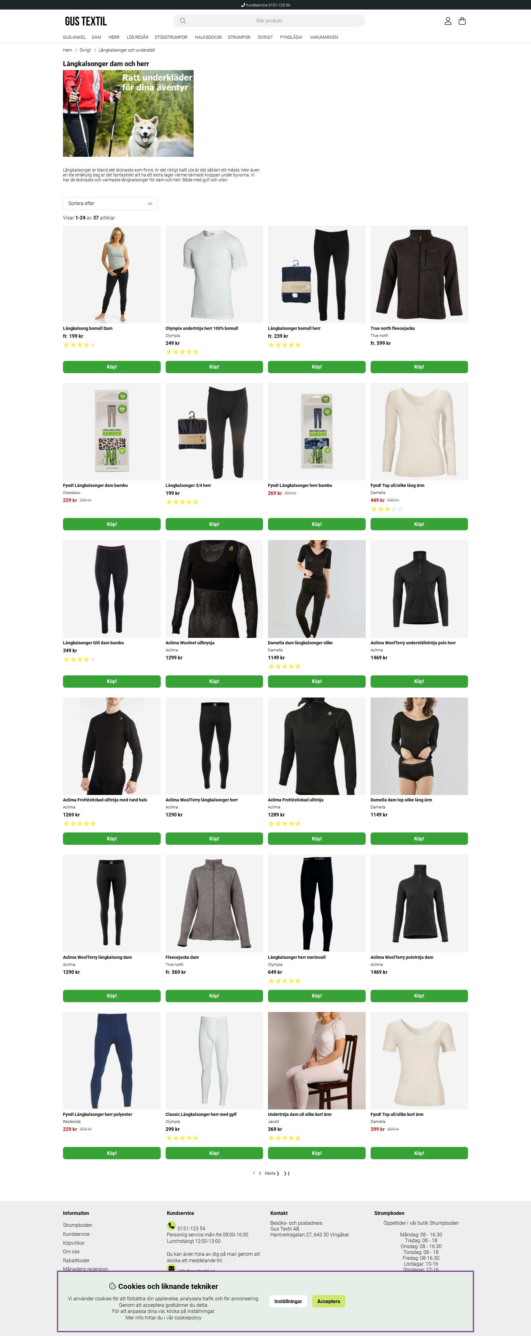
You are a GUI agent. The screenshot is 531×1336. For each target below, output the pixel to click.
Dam (96, 37)
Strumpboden (77, 1225)
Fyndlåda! (291, 37)
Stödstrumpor (171, 37)
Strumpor (239, 37)
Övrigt (265, 37)
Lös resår (137, 37)
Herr (114, 37)
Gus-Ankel (74, 37)
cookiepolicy (188, 1318)
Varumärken (324, 37)
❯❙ (287, 1173)
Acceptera (328, 1301)
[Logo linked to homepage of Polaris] (86, 21)
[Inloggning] (448, 20)
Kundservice (76, 1234)
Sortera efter (81, 203)
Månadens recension (85, 1269)
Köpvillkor (74, 1243)
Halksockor (208, 37)
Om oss (71, 1252)
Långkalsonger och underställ (127, 50)
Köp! (112, 367)
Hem (67, 50)
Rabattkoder (76, 1260)
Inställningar (288, 1301)
